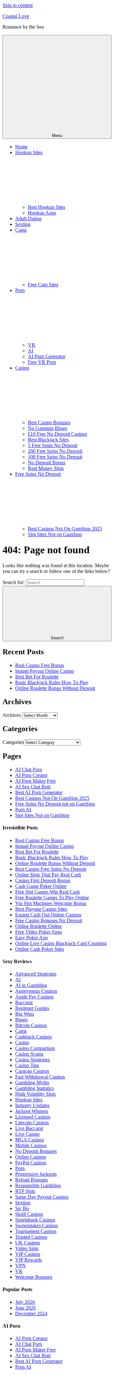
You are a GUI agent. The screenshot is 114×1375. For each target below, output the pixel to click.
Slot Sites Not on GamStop (55, 534)
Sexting (22, 224)
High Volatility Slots (35, 1094)
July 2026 (25, 1302)
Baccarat (24, 1002)
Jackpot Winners (31, 1111)
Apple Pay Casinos (34, 996)
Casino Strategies (32, 1059)
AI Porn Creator (31, 775)
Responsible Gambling (38, 1185)
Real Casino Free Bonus (39, 665)
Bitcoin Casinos (31, 1025)
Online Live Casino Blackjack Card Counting (61, 943)
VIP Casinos (27, 1254)
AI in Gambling (31, 985)
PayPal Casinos (30, 1162)
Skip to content (18, 5)
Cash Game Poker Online (40, 886)
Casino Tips (27, 1065)
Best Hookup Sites (46, 207)
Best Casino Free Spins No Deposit (50, 869)
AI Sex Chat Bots (33, 786)
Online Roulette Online (38, 926)
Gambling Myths (32, 1082)
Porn (20, 1168)
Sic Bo (22, 1208)
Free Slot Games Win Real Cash (47, 892)
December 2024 (31, 1313)
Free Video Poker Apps (38, 932)
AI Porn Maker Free (35, 781)
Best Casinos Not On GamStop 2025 (65, 528)
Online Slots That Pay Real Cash (48, 874)
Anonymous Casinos (36, 991)
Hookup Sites (28, 1099)
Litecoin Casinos (32, 1122)
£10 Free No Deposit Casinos (57, 434)
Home (21, 146)
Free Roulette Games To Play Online (52, 897)
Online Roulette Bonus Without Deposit (55, 688)
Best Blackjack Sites (48, 439)
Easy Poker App (31, 937)
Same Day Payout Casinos (41, 1197)
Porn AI (23, 809)
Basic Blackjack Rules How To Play (51, 682)
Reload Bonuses (31, 1179)
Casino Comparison (35, 1048)
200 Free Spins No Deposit (55, 451)
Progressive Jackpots (36, 1174)
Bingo (21, 1019)
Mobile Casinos (31, 1145)
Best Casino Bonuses (49, 422)
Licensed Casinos (32, 1117)
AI (30, 350)
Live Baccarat (29, 1128)
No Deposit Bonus (46, 462)
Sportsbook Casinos (35, 1219)
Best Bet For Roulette (37, 676)
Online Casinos (30, 1157)
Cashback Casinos (33, 1036)
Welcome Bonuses (33, 1277)
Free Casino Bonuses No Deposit (48, 920)
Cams (21, 1031)
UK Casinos (27, 1242)
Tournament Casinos (35, 1231)
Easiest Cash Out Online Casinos (48, 914)
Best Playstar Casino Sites (41, 909)
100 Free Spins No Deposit (55, 456)
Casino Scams (29, 1054)
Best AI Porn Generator (38, 792)
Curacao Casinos (32, 1071)
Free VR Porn (42, 362)
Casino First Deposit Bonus (42, 880)
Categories (13, 742)
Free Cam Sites (43, 284)
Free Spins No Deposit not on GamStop (55, 804)
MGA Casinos (29, 1139)
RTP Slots (25, 1191)
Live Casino (27, 1134)
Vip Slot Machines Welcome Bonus (50, 903)
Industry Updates (32, 1105)
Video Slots (26, 1248)
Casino (22, 1042)
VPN (20, 1265)
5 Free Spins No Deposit (52, 445)
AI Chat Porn (28, 769)
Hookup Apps (42, 212)
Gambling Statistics (34, 1088)
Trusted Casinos (31, 1237)
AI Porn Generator (46, 356)
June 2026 (25, 1307)
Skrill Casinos (29, 1214)
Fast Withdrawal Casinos (40, 1076)
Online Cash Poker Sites (39, 949)
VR (31, 345)
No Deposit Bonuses (36, 1151)
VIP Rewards (28, 1260)
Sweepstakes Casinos (36, 1225)
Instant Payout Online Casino (44, 671)
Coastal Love (16, 16)
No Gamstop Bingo (47, 428)
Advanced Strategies (35, 974)
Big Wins (24, 1014)
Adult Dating (28, 218)
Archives (12, 715)
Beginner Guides (32, 1008)
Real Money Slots (46, 468)
